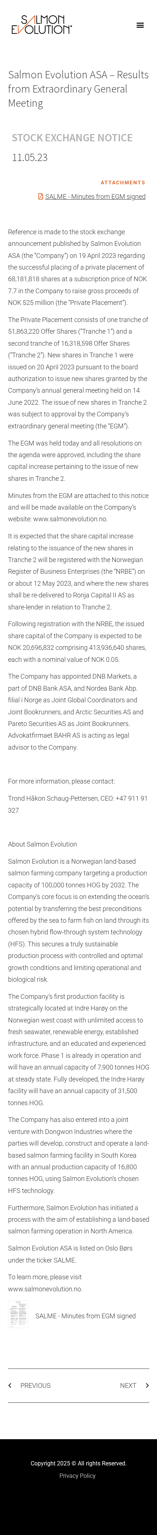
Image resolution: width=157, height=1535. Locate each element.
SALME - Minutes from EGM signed (95, 196)
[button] (140, 25)
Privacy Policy (78, 1475)
